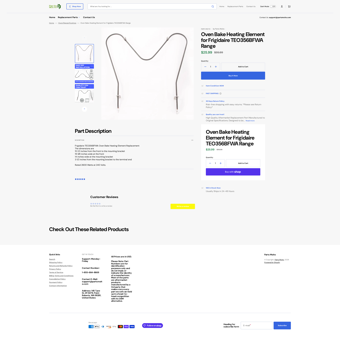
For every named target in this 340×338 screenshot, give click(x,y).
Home (51, 23)
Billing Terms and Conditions (61, 276)
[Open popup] (220, 93)
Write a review (183, 206)
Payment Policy (55, 282)
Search (52, 259)
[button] (282, 6)
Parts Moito (279, 260)
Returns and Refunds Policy (61, 266)
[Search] (213, 6)
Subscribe (282, 325)
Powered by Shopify (272, 262)
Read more (250, 121)
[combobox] (152, 6)
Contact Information (58, 286)
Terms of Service (56, 272)
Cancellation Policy (57, 279)
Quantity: (205, 61)
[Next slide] (84, 109)
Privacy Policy (55, 269)
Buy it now (233, 76)
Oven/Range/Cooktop (67, 23)
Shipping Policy (55, 262)
